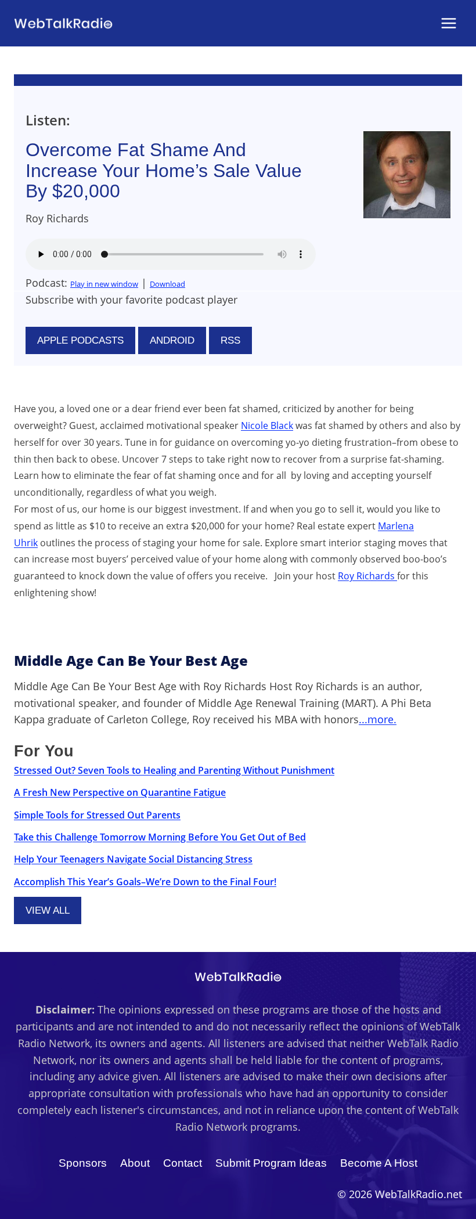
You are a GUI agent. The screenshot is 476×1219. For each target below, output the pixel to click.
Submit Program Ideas (271, 1163)
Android (172, 340)
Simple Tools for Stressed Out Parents (97, 815)
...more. (377, 719)
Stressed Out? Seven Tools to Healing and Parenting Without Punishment (174, 770)
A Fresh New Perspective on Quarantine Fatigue (120, 792)
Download (167, 284)
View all (48, 910)
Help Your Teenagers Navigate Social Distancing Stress (133, 859)
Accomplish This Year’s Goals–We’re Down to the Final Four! (145, 881)
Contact (182, 1163)
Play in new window (104, 284)
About (135, 1163)
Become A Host (378, 1163)
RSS (230, 340)
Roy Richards (367, 575)
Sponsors (83, 1163)
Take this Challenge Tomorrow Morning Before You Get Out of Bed (160, 837)
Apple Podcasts (80, 340)
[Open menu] (448, 23)
